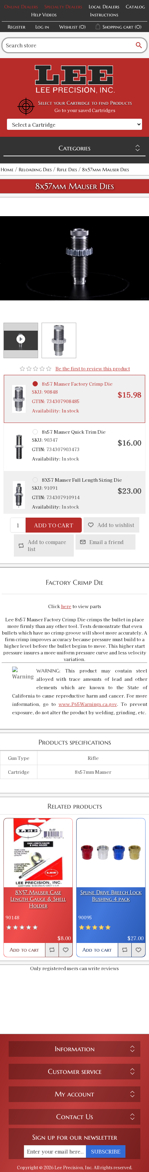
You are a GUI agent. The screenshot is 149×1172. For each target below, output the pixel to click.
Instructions (104, 14)
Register (16, 27)
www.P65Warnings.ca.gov (88, 704)
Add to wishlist (115, 524)
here (66, 606)
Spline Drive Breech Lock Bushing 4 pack (111, 895)
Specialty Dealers (63, 6)
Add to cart (53, 525)
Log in (42, 27)
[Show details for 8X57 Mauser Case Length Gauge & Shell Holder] (38, 852)
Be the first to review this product (92, 368)
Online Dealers (21, 6)
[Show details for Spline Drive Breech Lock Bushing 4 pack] (111, 852)
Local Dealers (104, 6)
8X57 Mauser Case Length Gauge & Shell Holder (38, 899)
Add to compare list (47, 545)
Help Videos (43, 14)
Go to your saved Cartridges (84, 110)
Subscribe (105, 1151)
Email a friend (106, 541)
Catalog (135, 6)
